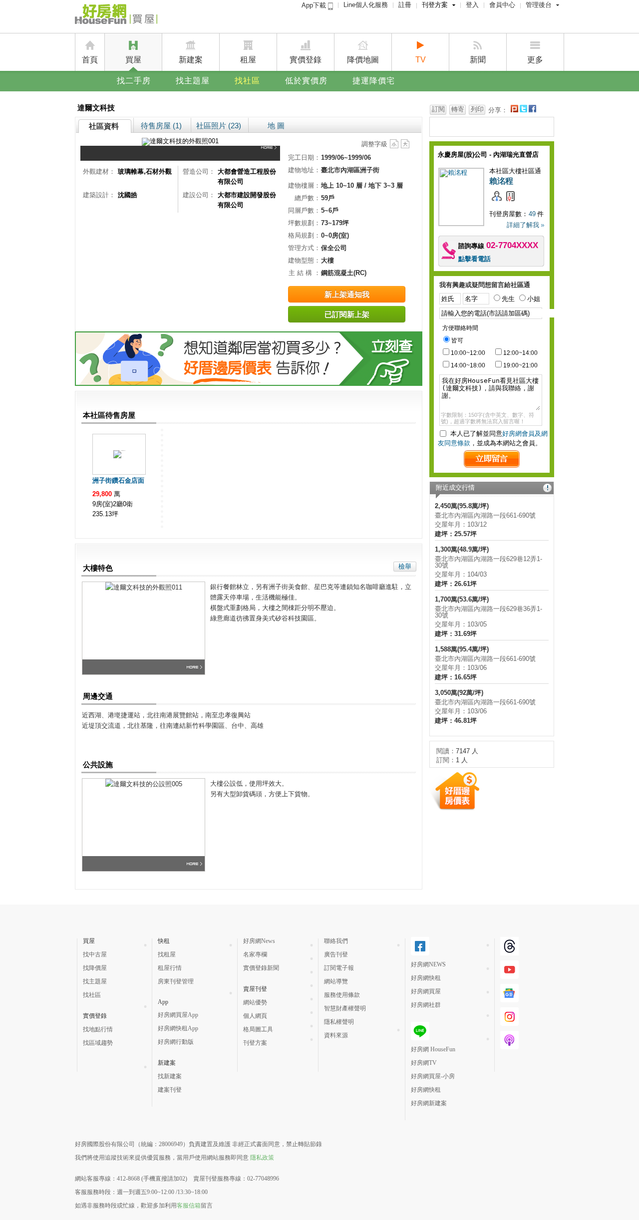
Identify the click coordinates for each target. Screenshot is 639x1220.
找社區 (247, 80)
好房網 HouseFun (433, 1049)
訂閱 (438, 109)
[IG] (509, 1021)
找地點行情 (98, 1029)
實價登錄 (305, 59)
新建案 (191, 59)
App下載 (315, 5)
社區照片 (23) (218, 125)
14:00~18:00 (468, 365)
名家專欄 (255, 954)
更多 (535, 59)
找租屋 (167, 954)
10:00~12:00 (468, 352)
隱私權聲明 (339, 1021)
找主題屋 (193, 80)
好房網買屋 (426, 991)
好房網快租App (178, 1028)
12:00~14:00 (520, 352)
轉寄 (457, 109)
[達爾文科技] (270, 153)
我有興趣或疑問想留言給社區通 (484, 285)
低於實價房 (306, 80)
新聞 (478, 59)
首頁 (90, 59)
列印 (477, 109)
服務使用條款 (342, 994)
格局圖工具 (258, 1029)
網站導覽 (336, 981)
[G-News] (509, 998)
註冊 (404, 4)
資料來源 (336, 1035)
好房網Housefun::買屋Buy (116, 16)
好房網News (259, 940)
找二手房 (134, 80)
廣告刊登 (336, 954)
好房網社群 (426, 1004)
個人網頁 (255, 1015)
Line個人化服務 (365, 4)
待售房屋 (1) (161, 125)
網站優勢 (255, 1002)
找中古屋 (95, 954)
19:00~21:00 (520, 365)
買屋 (133, 59)
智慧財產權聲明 (345, 1008)
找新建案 (170, 1076)
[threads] (509, 951)
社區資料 (104, 126)
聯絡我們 (336, 940)
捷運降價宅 (373, 80)
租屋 (248, 59)
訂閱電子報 (339, 967)
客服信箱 (189, 1205)
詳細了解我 (523, 225)
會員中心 (502, 4)
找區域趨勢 (98, 1042)
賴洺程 (501, 181)
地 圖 (276, 125)
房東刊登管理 (176, 981)
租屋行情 (170, 967)
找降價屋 (95, 967)
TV (420, 59)
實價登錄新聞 (261, 967)
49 (532, 214)
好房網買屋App (178, 1014)
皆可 (457, 340)
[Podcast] (509, 1045)
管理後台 (539, 4)
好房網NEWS (428, 964)
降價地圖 (363, 59)
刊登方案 (435, 4)
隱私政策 (262, 1157)
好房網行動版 (176, 1041)
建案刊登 (170, 1089)
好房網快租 (426, 977)
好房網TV (424, 1062)
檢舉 (404, 566)
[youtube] (509, 974)
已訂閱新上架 (346, 314)
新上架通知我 (346, 294)
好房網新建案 (429, 1103)
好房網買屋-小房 (433, 1076)
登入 (472, 4)
